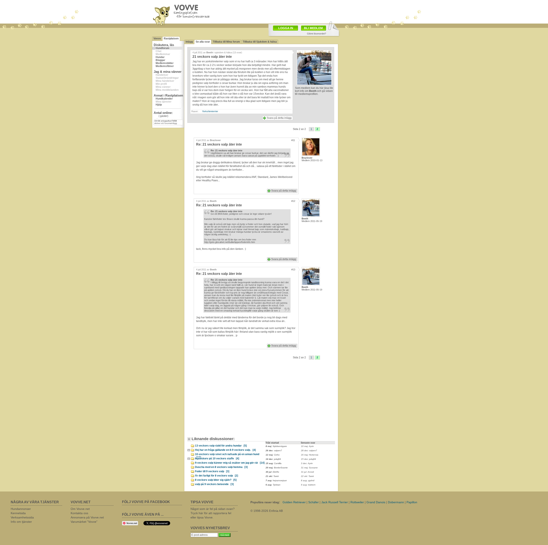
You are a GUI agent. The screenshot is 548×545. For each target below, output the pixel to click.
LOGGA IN (285, 28)
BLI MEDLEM (313, 28)
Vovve (157, 38)
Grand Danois (375, 502)
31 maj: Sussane (309, 467)
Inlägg (189, 41)
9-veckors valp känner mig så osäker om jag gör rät (230, 462)
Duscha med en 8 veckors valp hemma (221, 467)
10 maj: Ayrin (307, 446)
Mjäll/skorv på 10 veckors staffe (217, 458)
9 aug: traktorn (308, 485)
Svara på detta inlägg (279, 117)
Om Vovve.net (80, 509)
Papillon (412, 502)
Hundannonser (21, 509)
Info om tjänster (21, 521)
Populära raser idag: (265, 502)
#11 (293, 140)
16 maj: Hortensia (309, 455)
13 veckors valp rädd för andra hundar (221, 445)
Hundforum (162, 48)
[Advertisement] (226, 401)
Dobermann (396, 502)
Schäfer (313, 502)
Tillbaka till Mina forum (226, 41)
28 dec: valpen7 (309, 450)
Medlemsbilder (165, 63)
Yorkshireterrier (210, 111)
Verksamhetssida (22, 517)
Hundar (160, 57)
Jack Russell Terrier (334, 502)
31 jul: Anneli (307, 472)
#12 (293, 201)
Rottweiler (357, 502)
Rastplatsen (171, 38)
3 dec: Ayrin (307, 463)
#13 (293, 269)
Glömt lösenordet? (316, 33)
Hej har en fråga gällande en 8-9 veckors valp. (225, 449)
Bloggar (160, 60)
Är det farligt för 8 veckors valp (216, 475)
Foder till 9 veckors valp (212, 471)
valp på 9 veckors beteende (214, 484)
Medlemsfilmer (165, 66)
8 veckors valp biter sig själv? (216, 479)
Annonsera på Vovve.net (87, 517)
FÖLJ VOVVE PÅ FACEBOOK (146, 502)
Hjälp (159, 104)
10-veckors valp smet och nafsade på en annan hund (227, 455)
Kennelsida (18, 513)
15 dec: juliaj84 (308, 459)
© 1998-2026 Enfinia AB (266, 510)
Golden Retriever (294, 502)
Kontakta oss (79, 513)
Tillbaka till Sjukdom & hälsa (260, 41)
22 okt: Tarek (307, 476)
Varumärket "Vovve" (84, 521)
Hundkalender (164, 98)
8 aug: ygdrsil (307, 480)
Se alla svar (203, 41)
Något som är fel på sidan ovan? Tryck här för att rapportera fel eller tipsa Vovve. (213, 513)
